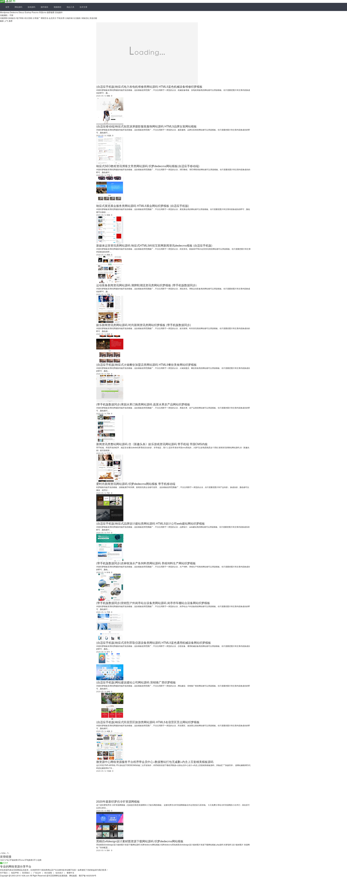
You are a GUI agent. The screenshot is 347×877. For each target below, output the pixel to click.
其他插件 (59, 12)
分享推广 (36, 18)
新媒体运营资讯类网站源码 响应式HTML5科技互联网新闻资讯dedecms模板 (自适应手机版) (154, 245)
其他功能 (93, 18)
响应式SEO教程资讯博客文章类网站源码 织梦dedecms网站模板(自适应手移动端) (147, 166)
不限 (11, 15)
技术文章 (83, 7)
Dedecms (14, 12)
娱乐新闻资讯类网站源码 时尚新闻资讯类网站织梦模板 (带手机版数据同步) (143, 325)
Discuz (21, 12)
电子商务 (20, 18)
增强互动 (44, 18)
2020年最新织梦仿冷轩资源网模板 (118, 801)
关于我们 (4, 872)
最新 (2, 21)
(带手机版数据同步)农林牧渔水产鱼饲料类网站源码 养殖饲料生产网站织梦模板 (146, 563)
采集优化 (85, 18)
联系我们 (26, 872)
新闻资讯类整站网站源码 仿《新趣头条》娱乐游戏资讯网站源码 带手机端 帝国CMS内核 (152, 444)
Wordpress (4, 12)
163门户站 (4, 860)
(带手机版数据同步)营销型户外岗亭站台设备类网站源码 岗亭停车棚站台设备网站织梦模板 (153, 603)
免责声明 (15, 872)
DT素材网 (13, 860)
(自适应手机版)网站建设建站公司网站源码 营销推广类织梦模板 (136, 682)
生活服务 (77, 18)
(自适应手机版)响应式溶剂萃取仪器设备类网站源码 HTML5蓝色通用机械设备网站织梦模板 (153, 642)
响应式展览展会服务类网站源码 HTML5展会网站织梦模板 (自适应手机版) (142, 206)
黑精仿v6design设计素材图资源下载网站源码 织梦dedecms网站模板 (139, 841)
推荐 (10, 21)
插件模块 (44, 7)
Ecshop (28, 12)
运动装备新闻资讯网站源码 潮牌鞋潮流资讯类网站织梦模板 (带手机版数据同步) (146, 285)
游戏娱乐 (12, 18)
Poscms (35, 12)
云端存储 (69, 18)
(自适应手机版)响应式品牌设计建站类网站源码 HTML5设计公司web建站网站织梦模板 (150, 523)
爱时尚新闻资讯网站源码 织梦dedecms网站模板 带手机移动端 (135, 484)
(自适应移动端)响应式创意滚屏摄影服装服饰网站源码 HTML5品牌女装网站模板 (146, 126)
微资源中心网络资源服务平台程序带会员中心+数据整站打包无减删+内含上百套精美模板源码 (154, 762)
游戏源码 (31, 7)
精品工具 (70, 7)
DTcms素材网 (6, 1)
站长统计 (59, 872)
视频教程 (57, 7)
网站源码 (18, 7)
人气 (6, 21)
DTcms (21, 860)
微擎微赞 (50, 12)
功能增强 (4, 18)
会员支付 (52, 18)
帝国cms (42, 12)
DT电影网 (29, 860)
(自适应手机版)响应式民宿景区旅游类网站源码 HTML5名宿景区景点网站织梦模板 (148, 722)
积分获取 (48, 872)
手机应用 (61, 18)
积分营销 (28, 18)
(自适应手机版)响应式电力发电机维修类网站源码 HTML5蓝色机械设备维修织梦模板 (149, 86)
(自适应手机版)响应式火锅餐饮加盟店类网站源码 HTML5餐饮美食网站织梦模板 (146, 364)
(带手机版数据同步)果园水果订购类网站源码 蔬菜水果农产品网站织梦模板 (143, 404)
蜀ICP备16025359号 (87, 875)
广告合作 (37, 872)
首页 (7, 7)
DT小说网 (37, 860)
